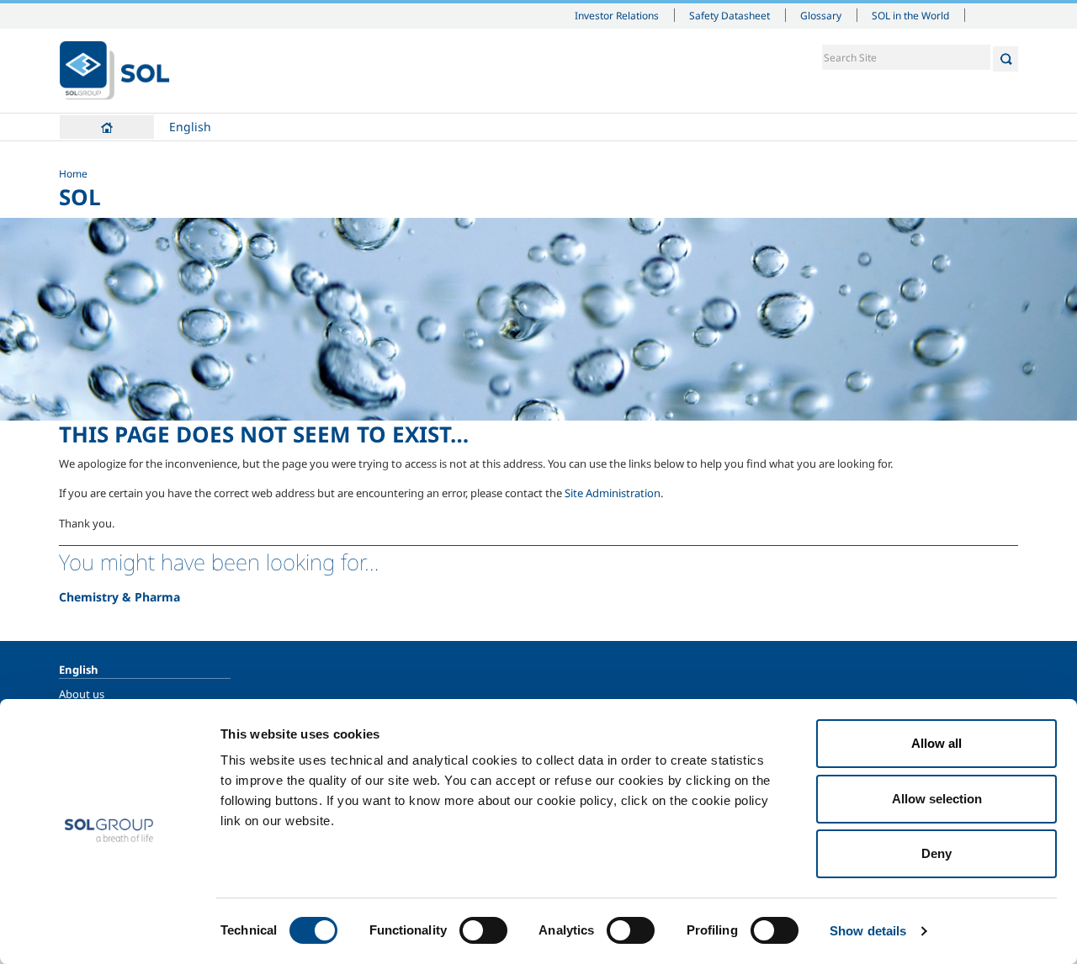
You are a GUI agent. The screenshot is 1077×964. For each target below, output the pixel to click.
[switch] (483, 930)
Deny (936, 853)
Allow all (936, 743)
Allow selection (937, 799)
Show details (868, 931)
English (190, 127)
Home (107, 127)
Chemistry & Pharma (119, 597)
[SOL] (114, 70)
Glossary (820, 15)
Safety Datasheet (729, 15)
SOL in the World (910, 15)
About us (81, 694)
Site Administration (613, 493)
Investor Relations (617, 15)
